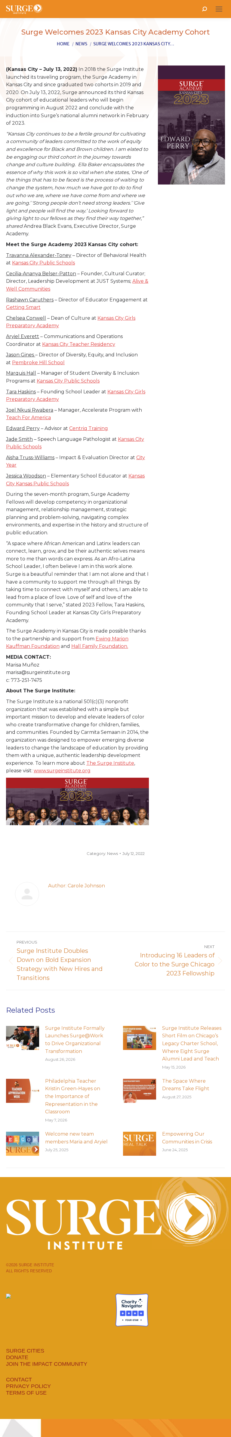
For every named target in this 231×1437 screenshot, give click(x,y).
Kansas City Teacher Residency (78, 344)
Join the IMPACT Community (46, 1364)
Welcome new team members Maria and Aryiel (76, 1138)
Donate (17, 1357)
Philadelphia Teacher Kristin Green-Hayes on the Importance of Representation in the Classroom (72, 1096)
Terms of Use (26, 1393)
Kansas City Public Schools (43, 263)
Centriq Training (88, 428)
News (112, 853)
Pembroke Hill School (38, 362)
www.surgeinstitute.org (62, 770)
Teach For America (28, 417)
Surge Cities (25, 1351)
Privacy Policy (28, 1386)
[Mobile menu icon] (219, 9)
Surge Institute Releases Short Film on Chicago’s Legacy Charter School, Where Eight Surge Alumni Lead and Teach (191, 1043)
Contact (19, 1380)
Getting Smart (23, 307)
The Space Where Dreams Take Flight (185, 1085)
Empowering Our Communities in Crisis (187, 1138)
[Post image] (22, 1038)
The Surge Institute (110, 763)
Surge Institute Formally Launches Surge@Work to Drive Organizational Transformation (75, 1039)
